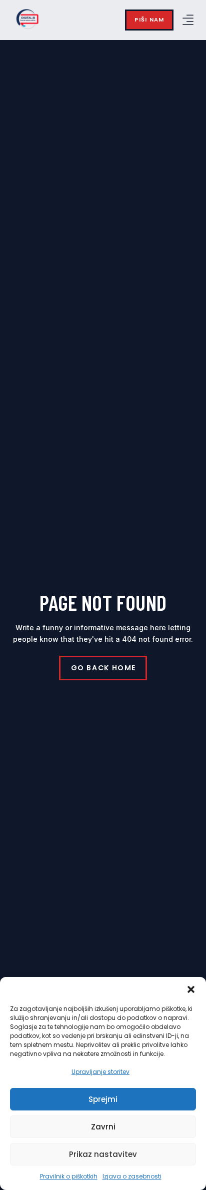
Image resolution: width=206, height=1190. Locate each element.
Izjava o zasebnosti (132, 1176)
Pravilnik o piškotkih (69, 1176)
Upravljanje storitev (101, 1071)
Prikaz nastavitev (103, 1154)
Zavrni (103, 1126)
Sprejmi (103, 1099)
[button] (191, 989)
